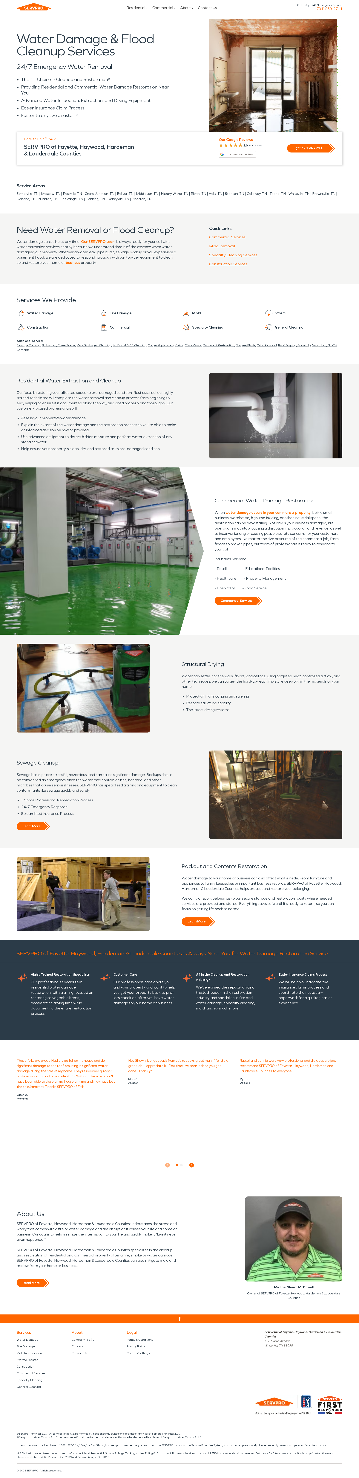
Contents (23, 350)
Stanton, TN (234, 194)
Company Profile (83, 1339)
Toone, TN (278, 194)
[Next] (191, 1165)
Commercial (162, 8)
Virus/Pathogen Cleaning (94, 345)
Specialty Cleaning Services (233, 255)
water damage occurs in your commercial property (268, 512)
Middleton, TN (147, 194)
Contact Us (207, 7)
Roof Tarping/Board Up (294, 345)
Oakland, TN (26, 199)
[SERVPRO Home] (34, 6)
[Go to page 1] (177, 1165)
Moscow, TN (50, 194)
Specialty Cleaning (29, 1380)
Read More (31, 1283)
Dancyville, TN (118, 199)
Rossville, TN (72, 194)
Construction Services (228, 264)
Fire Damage (26, 1346)
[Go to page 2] (182, 1165)
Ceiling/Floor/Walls (188, 345)
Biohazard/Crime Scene (58, 345)
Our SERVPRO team (98, 241)
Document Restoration (218, 345)
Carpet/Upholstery (161, 345)
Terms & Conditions (140, 1339)
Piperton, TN (141, 199)
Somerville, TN (27, 194)
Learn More (31, 826)
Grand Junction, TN (99, 194)
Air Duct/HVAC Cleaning (129, 345)
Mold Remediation (29, 1353)
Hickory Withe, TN (174, 194)
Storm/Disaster (27, 1360)
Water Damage (27, 1339)
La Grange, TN (71, 199)
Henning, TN (95, 199)
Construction (25, 1366)
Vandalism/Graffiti (324, 345)
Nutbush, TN (48, 199)
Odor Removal (267, 345)
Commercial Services (227, 237)
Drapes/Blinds (245, 345)
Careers (77, 1346)
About (185, 8)
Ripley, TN (198, 194)
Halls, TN (215, 194)
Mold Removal (222, 246)
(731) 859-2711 (328, 9)
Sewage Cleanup (29, 345)
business (73, 262)
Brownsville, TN (323, 194)
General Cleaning (29, 1387)
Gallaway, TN (257, 194)
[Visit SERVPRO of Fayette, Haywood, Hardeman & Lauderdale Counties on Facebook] (180, 1319)
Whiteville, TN (299, 194)
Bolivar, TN (125, 194)
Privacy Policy (136, 1346)
